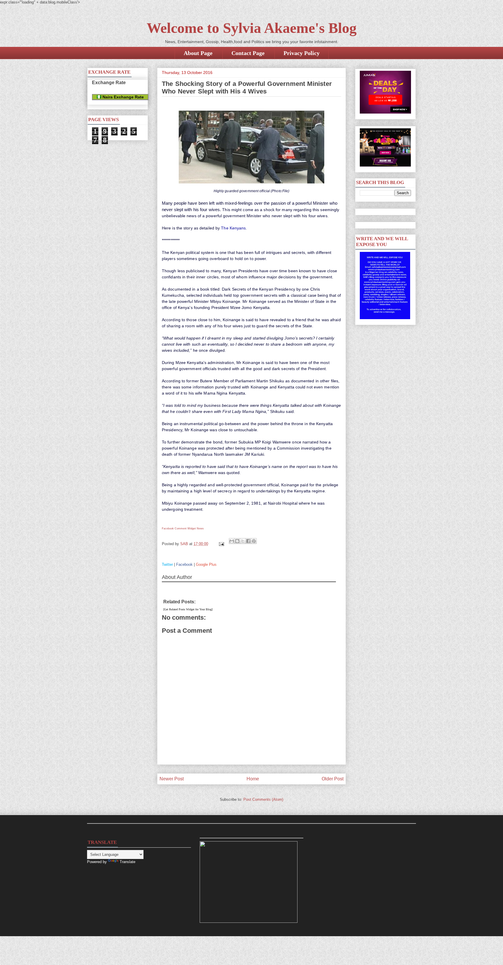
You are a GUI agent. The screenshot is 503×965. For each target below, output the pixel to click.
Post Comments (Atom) (263, 799)
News (200, 528)
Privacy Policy (302, 53)
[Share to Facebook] (248, 541)
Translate (127, 862)
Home (253, 778)
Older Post (332, 778)
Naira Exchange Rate (122, 97)
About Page (198, 53)
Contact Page (248, 53)
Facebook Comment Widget (179, 528)
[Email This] (232, 541)
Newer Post (172, 778)
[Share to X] (243, 541)
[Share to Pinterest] (254, 541)
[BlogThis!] (237, 541)
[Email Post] (221, 544)
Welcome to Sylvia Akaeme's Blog (252, 28)
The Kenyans (233, 228)
